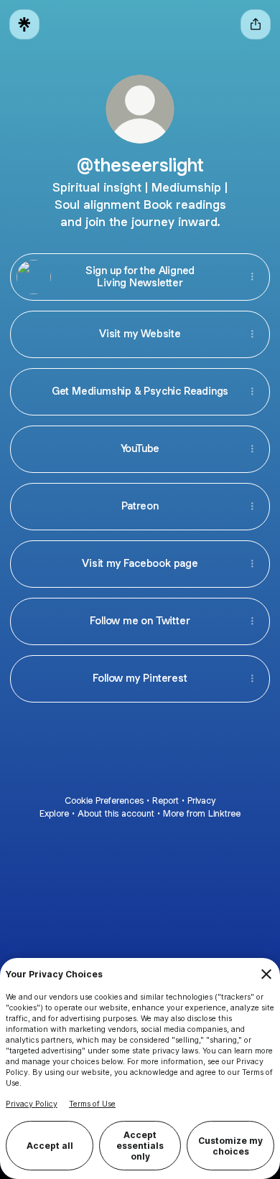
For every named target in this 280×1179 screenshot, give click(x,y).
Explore (54, 813)
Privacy (201, 800)
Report (165, 800)
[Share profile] (255, 24)
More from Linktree (202, 813)
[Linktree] (24, 24)
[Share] (252, 277)
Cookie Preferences (104, 800)
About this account (116, 813)
